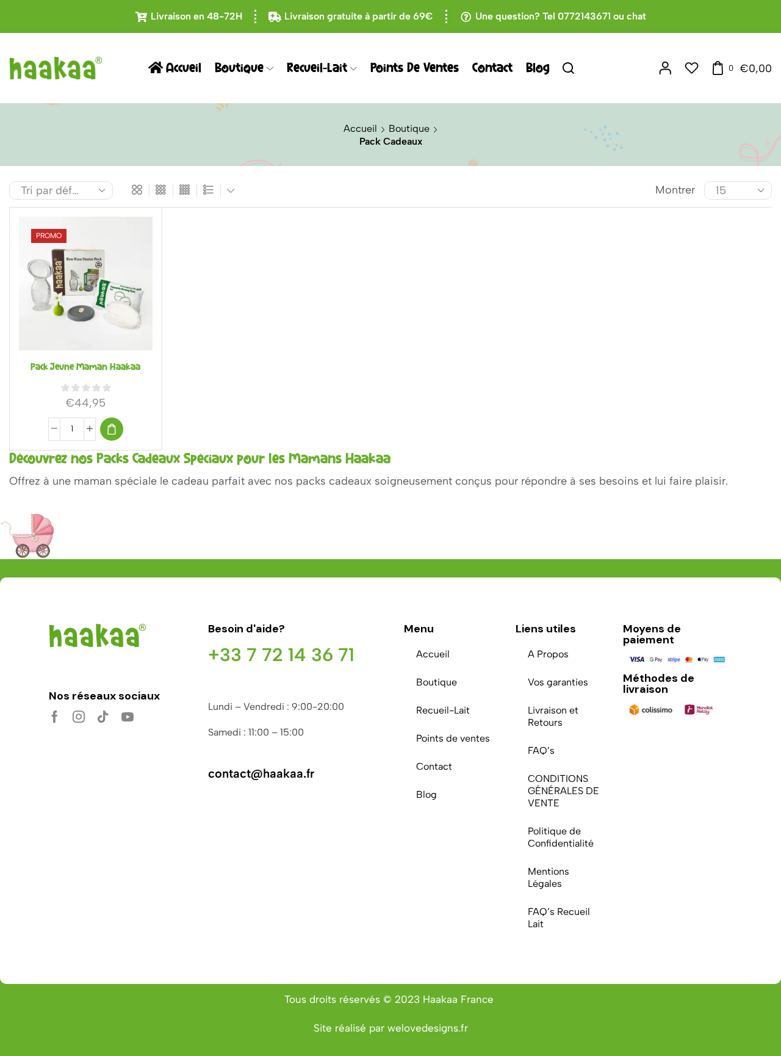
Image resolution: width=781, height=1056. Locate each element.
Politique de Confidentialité (561, 837)
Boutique (239, 67)
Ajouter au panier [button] (85, 288)
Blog (538, 67)
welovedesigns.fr (427, 1028)
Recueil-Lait (317, 67)
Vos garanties (558, 682)
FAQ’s (541, 750)
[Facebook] (54, 717)
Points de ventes (414, 67)
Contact (492, 67)
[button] (111, 429)
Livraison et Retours (553, 716)
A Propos (548, 654)
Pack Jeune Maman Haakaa (85, 367)
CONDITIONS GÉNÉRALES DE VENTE (563, 791)
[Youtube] (127, 717)
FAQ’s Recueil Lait (559, 918)
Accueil (183, 67)
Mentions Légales (548, 877)
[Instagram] (79, 717)
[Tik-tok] (103, 717)
